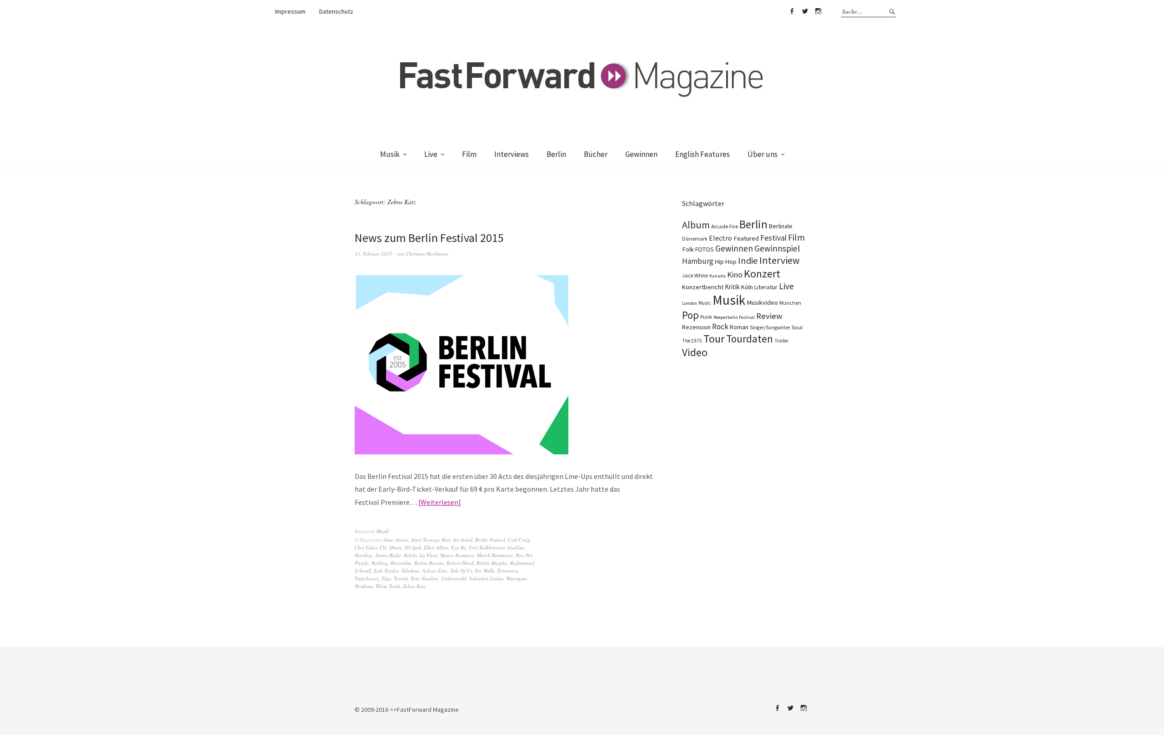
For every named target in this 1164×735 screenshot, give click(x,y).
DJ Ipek (413, 547)
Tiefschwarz (367, 578)
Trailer (781, 340)
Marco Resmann (457, 555)
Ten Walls (484, 570)
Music (704, 303)
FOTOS (704, 249)
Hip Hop (726, 261)
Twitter (805, 11)
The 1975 (692, 340)
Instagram (818, 11)
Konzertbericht (702, 287)
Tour (714, 339)
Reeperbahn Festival (734, 317)
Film (469, 154)
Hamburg (697, 261)
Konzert (762, 274)
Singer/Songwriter (770, 327)
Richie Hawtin (429, 562)
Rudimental (522, 562)
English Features (702, 154)
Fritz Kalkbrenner (487, 547)
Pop (690, 315)
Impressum (290, 11)
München (790, 303)
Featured (746, 238)
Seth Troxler (386, 570)
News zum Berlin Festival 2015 (429, 237)
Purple (362, 562)
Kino (735, 275)
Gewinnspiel (777, 248)
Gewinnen (641, 154)
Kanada (717, 275)
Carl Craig (519, 539)
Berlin (556, 154)
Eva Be (458, 547)
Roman (739, 327)
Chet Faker (366, 547)
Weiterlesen (439, 502)
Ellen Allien (436, 547)
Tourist (401, 578)
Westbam (364, 586)
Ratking (379, 562)
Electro (720, 237)
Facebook (791, 11)
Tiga (386, 578)
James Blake (388, 555)
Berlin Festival (490, 539)
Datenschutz (336, 11)
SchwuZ (363, 570)
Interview (779, 260)
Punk (706, 316)
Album (696, 224)
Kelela (410, 555)
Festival (773, 238)
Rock (720, 327)
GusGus (515, 547)
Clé (383, 547)
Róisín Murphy (492, 562)
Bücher (595, 154)
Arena (402, 539)
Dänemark (694, 238)
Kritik (732, 286)
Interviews (511, 154)
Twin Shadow (424, 578)
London (689, 303)
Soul (797, 327)
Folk (688, 249)
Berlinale (781, 226)
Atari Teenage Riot (430, 539)
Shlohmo (410, 570)
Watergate (516, 578)
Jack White (695, 275)
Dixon (395, 547)
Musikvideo (762, 302)
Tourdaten (749, 338)
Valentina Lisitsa (486, 578)
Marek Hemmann (495, 555)
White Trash (388, 586)
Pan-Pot (524, 555)
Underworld (453, 578)
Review (769, 316)
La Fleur (428, 555)
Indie (748, 261)
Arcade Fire (724, 226)
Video (694, 352)
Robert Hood (460, 562)
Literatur (766, 287)
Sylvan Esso (434, 570)
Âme (388, 539)
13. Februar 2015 (373, 253)
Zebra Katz (414, 586)
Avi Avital (462, 539)
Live (430, 154)
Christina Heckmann (427, 253)
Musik (390, 154)
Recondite (401, 562)
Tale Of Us (461, 570)
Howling (363, 555)
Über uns (763, 154)
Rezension (696, 327)
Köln (747, 287)
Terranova (507, 570)
